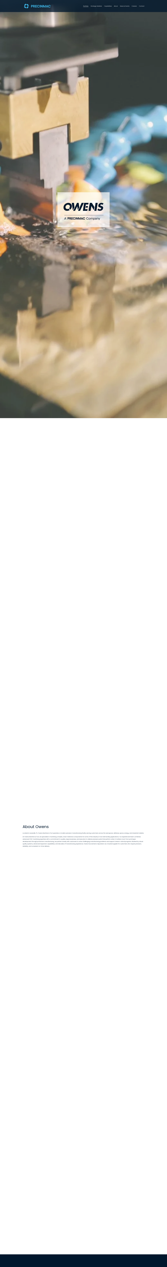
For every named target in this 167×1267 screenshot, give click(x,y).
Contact (141, 6)
